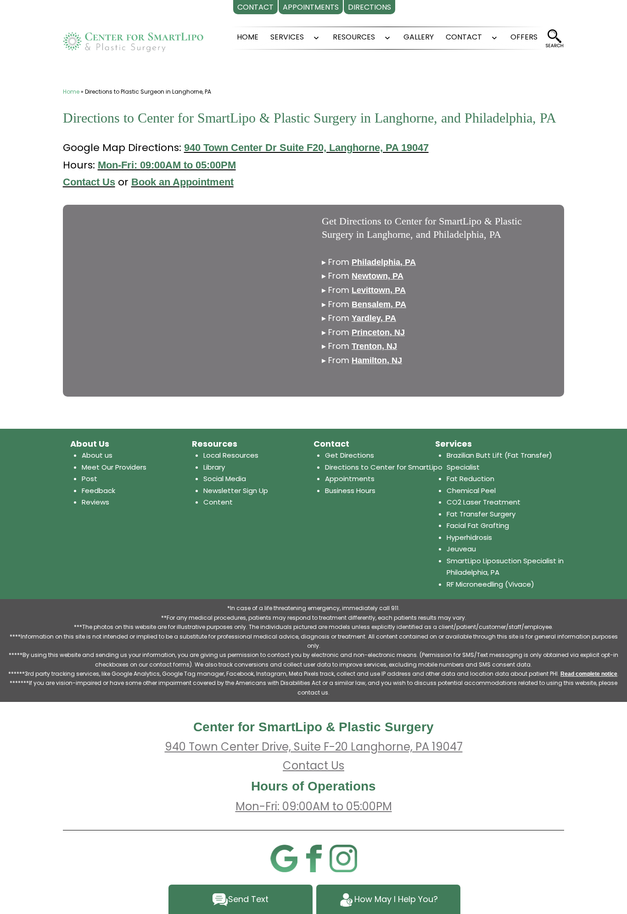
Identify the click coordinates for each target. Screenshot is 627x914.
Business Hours (350, 490)
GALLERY (418, 37)
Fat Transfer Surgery (481, 514)
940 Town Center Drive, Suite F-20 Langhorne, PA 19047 (314, 746)
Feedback (98, 490)
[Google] (283, 858)
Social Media (224, 478)
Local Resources (230, 455)
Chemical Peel (471, 490)
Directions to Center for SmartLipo (383, 467)
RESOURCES (354, 37)
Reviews (95, 502)
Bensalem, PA (379, 304)
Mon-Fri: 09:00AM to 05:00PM (167, 165)
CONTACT (464, 37)
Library (214, 467)
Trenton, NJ (374, 346)
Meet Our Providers (114, 467)
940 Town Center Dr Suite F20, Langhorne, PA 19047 (306, 147)
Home (71, 91)
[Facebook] (313, 858)
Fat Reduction (470, 478)
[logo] (133, 38)
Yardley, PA (374, 318)
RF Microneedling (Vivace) (490, 584)
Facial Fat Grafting (478, 525)
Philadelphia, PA (384, 262)
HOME (247, 37)
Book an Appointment (182, 182)
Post (89, 478)
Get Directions (349, 455)
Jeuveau (461, 549)
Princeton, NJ (378, 332)
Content (218, 502)
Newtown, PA (377, 275)
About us (97, 455)
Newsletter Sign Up (235, 490)
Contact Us (89, 182)
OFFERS (523, 37)
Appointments (350, 478)
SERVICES (287, 37)
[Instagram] (343, 858)
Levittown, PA (379, 290)
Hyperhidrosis (469, 537)
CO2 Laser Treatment (484, 502)
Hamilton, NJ (377, 360)
